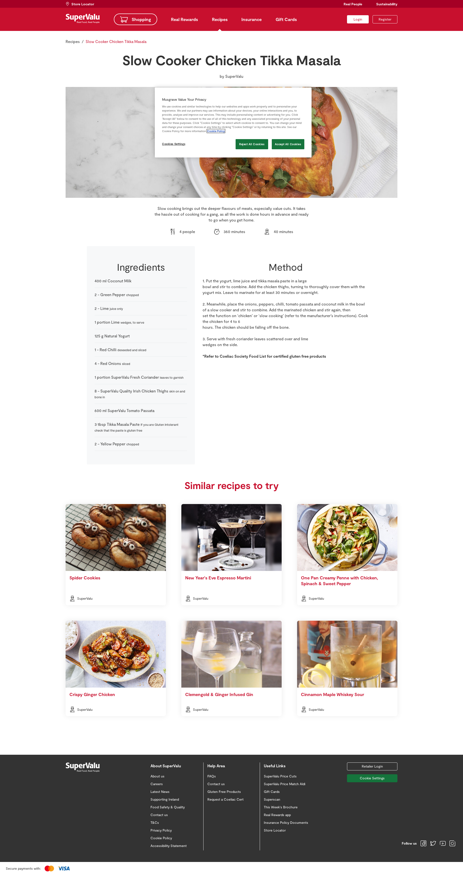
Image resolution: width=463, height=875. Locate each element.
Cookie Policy (216, 131)
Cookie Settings (372, 778)
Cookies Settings (173, 143)
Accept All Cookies (288, 144)
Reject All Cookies (251, 144)
